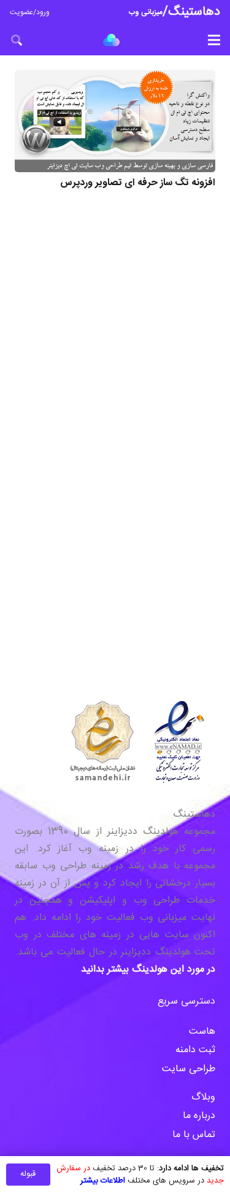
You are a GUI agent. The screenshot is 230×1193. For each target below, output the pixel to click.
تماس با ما (192, 1135)
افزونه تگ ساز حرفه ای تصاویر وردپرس (137, 183)
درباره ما (199, 1116)
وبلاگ (201, 1097)
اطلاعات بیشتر (102, 1180)
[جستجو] (16, 40)
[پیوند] (111, 40)
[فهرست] (214, 40)
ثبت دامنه (195, 1050)
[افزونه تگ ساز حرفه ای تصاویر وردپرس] (115, 121)
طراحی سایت (188, 1069)
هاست (202, 1031)
